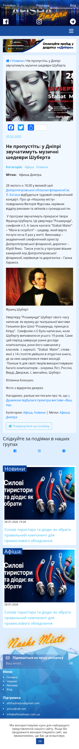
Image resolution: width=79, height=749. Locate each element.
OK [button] (40, 741)
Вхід (73, 5)
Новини (18, 61)
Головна (9, 5)
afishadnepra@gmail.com (23, 703)
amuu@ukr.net (16, 709)
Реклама (42, 5)
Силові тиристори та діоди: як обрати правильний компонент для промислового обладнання (37, 535)
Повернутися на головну (30, 426)
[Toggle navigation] (71, 30)
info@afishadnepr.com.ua (23, 714)
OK (71, 663)
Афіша (27, 412)
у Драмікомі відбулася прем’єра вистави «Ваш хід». (39, 400)
